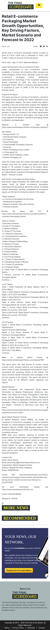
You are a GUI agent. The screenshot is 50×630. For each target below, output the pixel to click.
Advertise (31, 628)
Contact (41, 628)
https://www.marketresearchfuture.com (17, 489)
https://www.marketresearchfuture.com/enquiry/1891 (23, 360)
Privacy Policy (18, 628)
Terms (6, 628)
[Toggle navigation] (39, 5)
